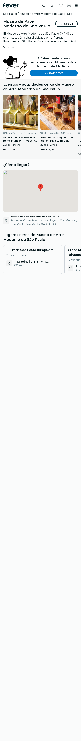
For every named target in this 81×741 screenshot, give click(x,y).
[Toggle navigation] (76, 5)
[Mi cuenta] (69, 5)
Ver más (8, 47)
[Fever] (11, 5)
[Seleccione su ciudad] (52, 5)
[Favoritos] (61, 5)
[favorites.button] (33, 98)
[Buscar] (44, 5)
